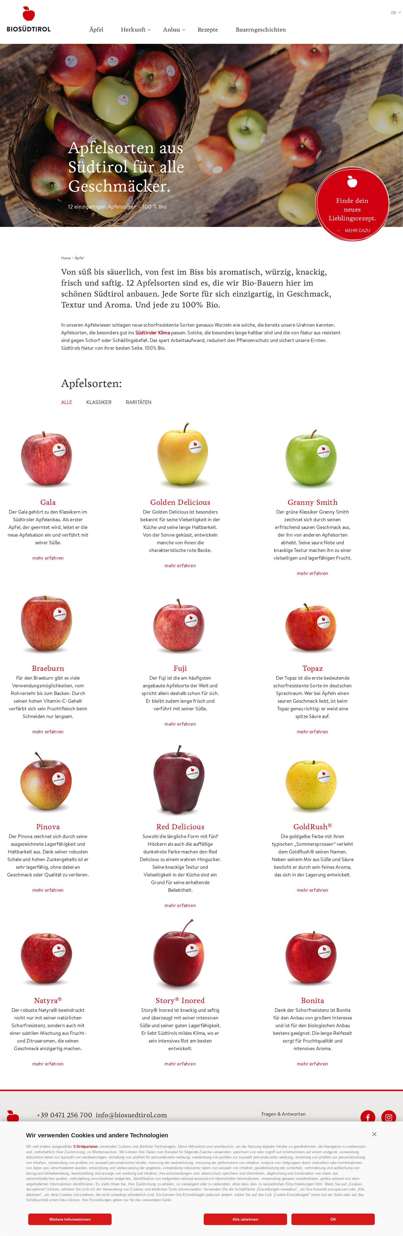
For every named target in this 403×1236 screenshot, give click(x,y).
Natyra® (48, 1000)
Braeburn (48, 668)
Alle (66, 402)
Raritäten (139, 402)
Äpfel (96, 29)
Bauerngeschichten (261, 29)
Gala (48, 502)
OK (333, 1219)
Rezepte (208, 29)
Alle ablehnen (245, 1219)
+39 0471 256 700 (64, 1115)
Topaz (312, 668)
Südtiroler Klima (152, 332)
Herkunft (133, 29)
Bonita (312, 1000)
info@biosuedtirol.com (131, 1115)
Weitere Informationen (70, 1219)
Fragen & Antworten (284, 1113)
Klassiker (99, 402)
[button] (374, 1134)
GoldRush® (312, 826)
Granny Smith (313, 502)
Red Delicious (180, 826)
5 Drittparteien (85, 1146)
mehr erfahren (48, 557)
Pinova (48, 826)
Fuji (180, 668)
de (393, 12)
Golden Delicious (180, 502)
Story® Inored (180, 1000)
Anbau (171, 29)
